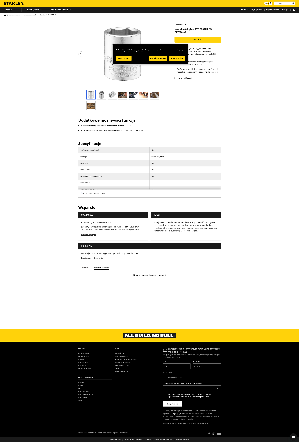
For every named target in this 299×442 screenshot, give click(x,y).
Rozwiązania (33, 10)
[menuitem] (10, 10)
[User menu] (294, 10)
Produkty (10, 10)
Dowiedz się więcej (88, 235)
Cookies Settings (123, 58)
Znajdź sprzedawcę (257, 10)
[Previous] (80, 53)
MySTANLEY (244, 10)
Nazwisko (196, 361)
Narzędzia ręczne (14, 15)
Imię (164, 361)
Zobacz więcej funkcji (183, 78)
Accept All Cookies (177, 58)
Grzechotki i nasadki (30, 15)
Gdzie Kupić (197, 39)
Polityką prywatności (179, 413)
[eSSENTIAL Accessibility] (268, 3)
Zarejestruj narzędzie (272, 10)
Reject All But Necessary (158, 58)
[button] (209, 434)
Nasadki (42, 15)
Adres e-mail (167, 372)
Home (5, 15)
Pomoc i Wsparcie (59, 10)
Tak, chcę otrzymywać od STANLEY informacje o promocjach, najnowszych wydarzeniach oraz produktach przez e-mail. (189, 395)
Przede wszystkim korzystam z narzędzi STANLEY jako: (183, 383)
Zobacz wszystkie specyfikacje (94, 193)
